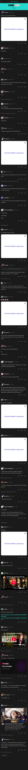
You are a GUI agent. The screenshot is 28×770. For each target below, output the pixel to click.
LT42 (4, 200)
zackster (5, 658)
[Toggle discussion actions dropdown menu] (26, 1)
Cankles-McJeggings (7, 485)
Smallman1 (5, 107)
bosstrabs (5, 286)
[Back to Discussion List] (1, 1)
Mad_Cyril (5, 213)
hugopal (5, 509)
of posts (13, 1)
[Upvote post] (19, 43)
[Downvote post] (22, 43)
